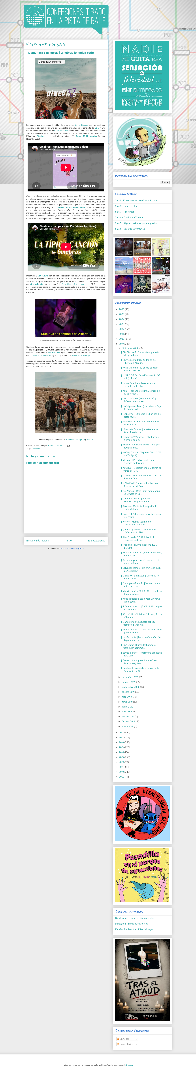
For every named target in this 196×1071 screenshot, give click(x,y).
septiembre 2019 (130, 687)
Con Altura (43, 276)
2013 (121, 757)
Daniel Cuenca (81, 125)
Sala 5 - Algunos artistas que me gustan (136, 223)
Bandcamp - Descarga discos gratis (134, 918)
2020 (122, 338)
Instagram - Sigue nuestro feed (131, 923)
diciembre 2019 (130, 348)
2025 (122, 314)
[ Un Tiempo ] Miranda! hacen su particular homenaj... (138, 646)
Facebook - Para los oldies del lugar (134, 929)
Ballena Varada (80, 284)
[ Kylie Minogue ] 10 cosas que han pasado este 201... (139, 369)
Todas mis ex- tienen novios (72, 207)
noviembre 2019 (130, 677)
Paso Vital (67, 284)
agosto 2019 (128, 692)
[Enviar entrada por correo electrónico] (68, 445)
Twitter (90, 439)
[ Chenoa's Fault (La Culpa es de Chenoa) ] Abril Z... (138, 361)
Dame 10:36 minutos (86, 136)
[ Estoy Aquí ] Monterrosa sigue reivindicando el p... (138, 384)
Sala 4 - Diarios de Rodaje (129, 217)
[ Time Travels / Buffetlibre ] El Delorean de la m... (137, 538)
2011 (121, 767)
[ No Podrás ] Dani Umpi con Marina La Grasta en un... (140, 492)
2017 (121, 737)
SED (97, 128)
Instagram (80, 439)
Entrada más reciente (37, 540)
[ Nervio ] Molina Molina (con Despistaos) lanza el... (136, 523)
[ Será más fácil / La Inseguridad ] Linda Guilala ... (139, 508)
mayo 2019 (128, 706)
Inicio (69, 540)
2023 (122, 324)
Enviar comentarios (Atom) (72, 548)
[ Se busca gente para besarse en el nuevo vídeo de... (140, 562)
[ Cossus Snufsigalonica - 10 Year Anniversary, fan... (139, 662)
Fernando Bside (55, 445)
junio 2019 (127, 701)
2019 (121, 344)
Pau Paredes (54, 353)
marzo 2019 (128, 716)
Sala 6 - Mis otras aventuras (130, 229)
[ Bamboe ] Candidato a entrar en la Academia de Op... (140, 669)
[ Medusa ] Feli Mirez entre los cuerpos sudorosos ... (137, 461)
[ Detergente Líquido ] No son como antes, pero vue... (140, 585)
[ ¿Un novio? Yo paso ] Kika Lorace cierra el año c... (140, 438)
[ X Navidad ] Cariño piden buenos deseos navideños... (139, 484)
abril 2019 (127, 711)
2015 (121, 747)
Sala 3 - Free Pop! (124, 211)
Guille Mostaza (61, 131)
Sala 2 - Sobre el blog (126, 206)
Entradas (124, 1039)
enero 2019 (128, 726)
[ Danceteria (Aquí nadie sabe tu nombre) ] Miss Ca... (138, 623)
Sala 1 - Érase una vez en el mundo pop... (136, 200)
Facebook (70, 439)
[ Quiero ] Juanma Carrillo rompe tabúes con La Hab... (138, 531)
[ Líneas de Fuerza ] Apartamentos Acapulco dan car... (139, 431)
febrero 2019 (129, 721)
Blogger (129, 1065)
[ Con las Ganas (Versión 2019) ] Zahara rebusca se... (138, 400)
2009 (122, 776)
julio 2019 (127, 696)
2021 (121, 334)
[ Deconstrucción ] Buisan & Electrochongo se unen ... (136, 500)
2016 (121, 742)
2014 (121, 752)
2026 (122, 309)
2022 (122, 329)
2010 (121, 772)
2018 (121, 732)
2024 (122, 319)
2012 (121, 762)
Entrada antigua (96, 540)
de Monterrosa (42, 355)
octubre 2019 (129, 682)
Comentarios (126, 1044)
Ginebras (41, 136)
